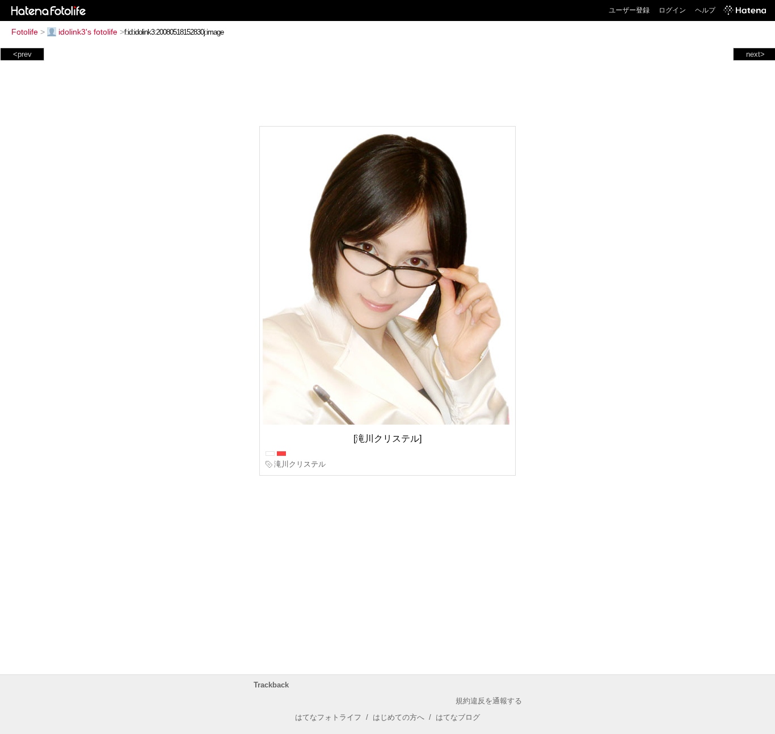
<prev (22, 54)
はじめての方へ (398, 717)
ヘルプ (705, 10)
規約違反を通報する (489, 701)
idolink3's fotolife (87, 31)
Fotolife (24, 31)
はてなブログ (458, 717)
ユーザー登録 (629, 10)
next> (755, 54)
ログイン (672, 10)
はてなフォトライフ (328, 717)
